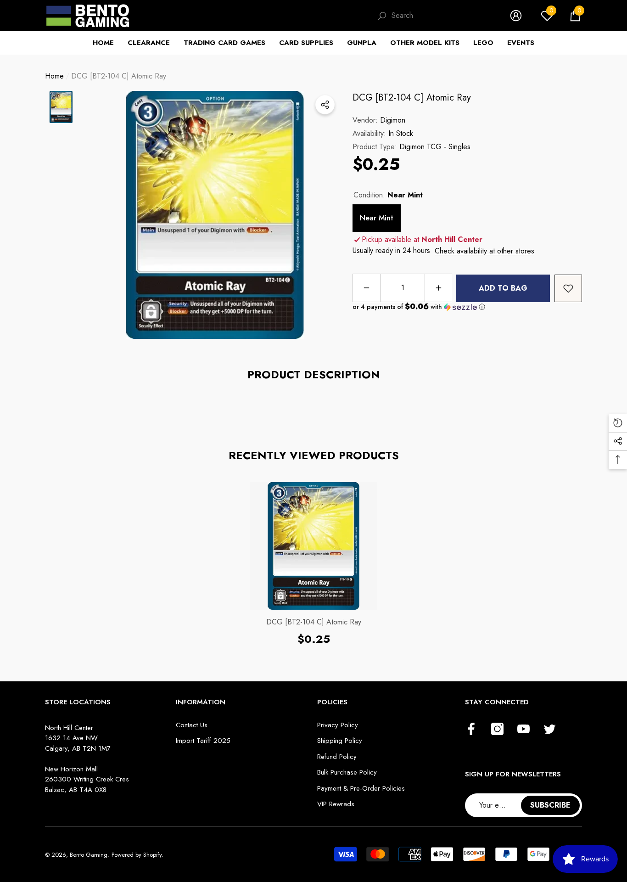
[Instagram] (497, 729)
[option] (215, 215)
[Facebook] (471, 729)
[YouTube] (523, 729)
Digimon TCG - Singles (434, 146)
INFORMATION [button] (200, 702)
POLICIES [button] (332, 702)
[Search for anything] (434, 16)
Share (325, 105)
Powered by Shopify (137, 854)
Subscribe (550, 805)
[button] (575, 15)
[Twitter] (550, 729)
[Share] (325, 105)
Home (54, 76)
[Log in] (516, 15)
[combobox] (442, 15)
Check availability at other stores (484, 251)
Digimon (392, 120)
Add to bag (503, 288)
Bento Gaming (88, 854)
